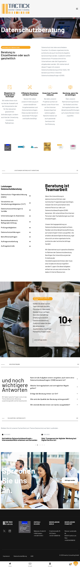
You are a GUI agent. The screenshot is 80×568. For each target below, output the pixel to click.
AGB (32, 556)
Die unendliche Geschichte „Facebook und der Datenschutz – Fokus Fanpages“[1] (59, 439)
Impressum (6, 556)
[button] (2, 437)
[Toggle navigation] (65, 8)
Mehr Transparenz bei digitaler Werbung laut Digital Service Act (19, 439)
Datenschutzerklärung (20, 556)
